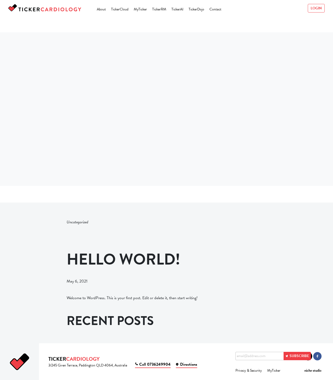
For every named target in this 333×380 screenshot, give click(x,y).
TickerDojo (196, 9)
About (101, 9)
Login (316, 8)
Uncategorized (77, 222)
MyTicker (140, 9)
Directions (188, 364)
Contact (215, 9)
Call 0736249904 (155, 364)
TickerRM (159, 9)
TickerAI (177, 9)
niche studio (313, 370)
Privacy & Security (248, 370)
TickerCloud (120, 9)
